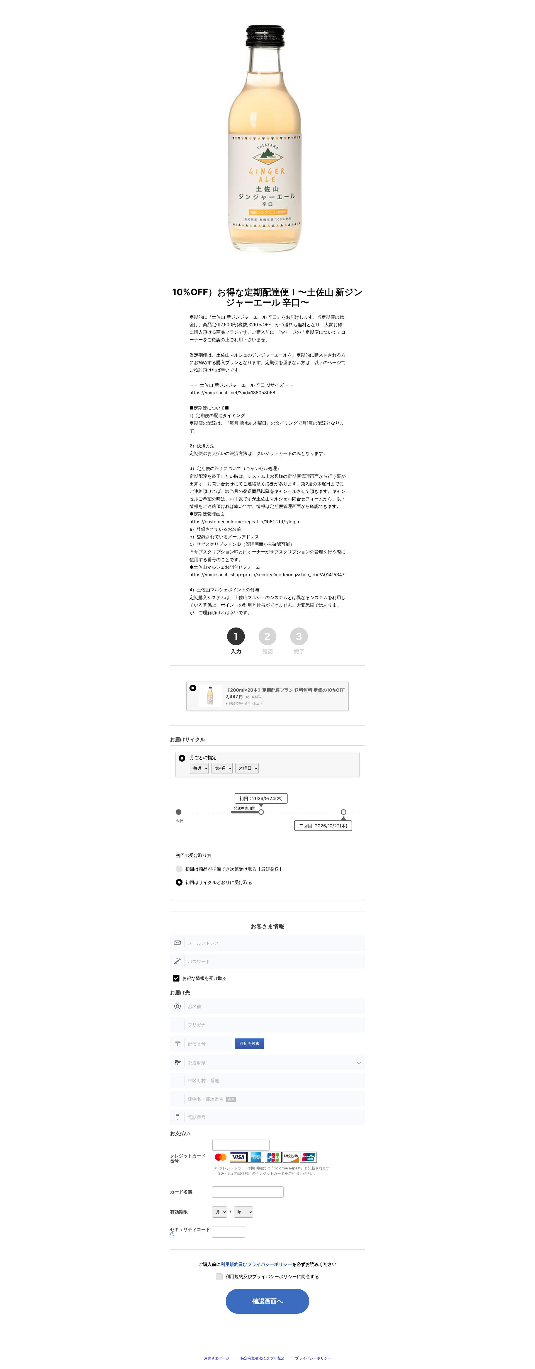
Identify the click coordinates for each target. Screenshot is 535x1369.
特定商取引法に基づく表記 (262, 1358)
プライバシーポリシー (313, 1358)
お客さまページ (216, 1358)
